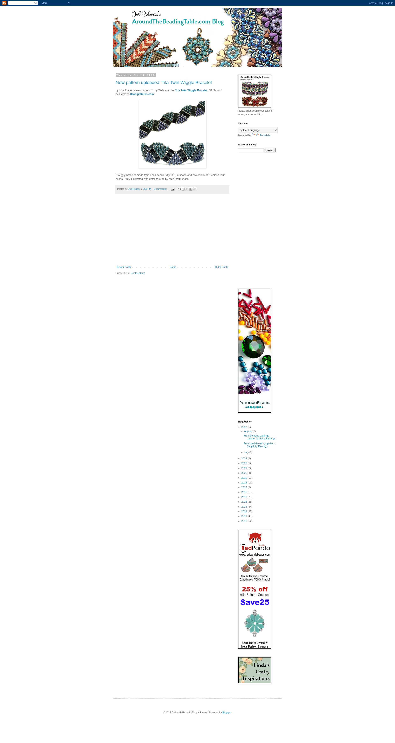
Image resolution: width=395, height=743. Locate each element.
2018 (244, 482)
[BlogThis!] (183, 189)
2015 (244, 497)
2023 (244, 458)
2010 (244, 521)
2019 (244, 477)
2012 (244, 511)
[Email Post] (172, 189)
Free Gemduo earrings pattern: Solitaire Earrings (259, 437)
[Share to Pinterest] (195, 189)
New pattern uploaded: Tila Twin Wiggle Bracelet (164, 82)
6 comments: (160, 189)
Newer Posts (124, 267)
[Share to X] (187, 189)
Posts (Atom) (138, 273)
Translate (265, 135)
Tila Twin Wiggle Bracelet (191, 90)
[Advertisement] (172, 232)
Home (173, 267)
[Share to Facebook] (191, 189)
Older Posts (221, 267)
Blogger (226, 712)
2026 (244, 427)
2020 (244, 473)
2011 (244, 516)
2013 (244, 506)
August (248, 431)
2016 (244, 492)
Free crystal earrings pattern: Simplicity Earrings (260, 445)
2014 (244, 501)
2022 (244, 463)
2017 (244, 487)
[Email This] (179, 189)
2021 (244, 468)
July (246, 452)
